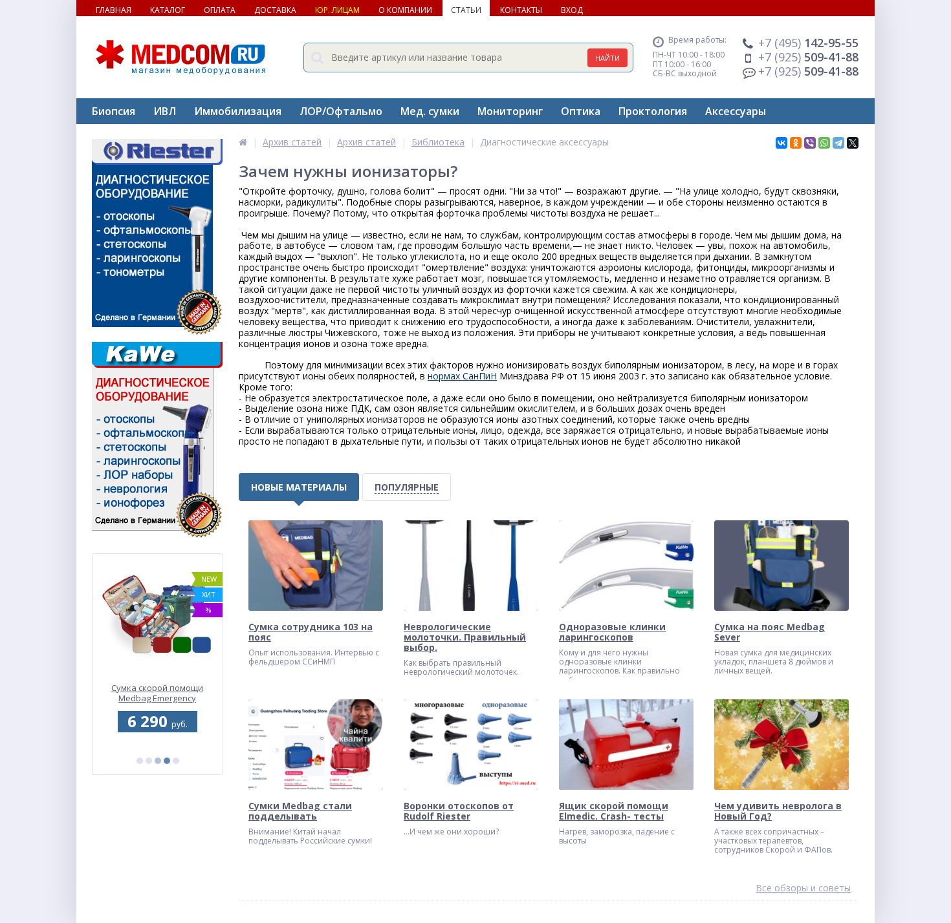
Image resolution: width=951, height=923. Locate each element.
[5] (176, 761)
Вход (572, 10)
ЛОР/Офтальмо (341, 111)
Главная (113, 10)
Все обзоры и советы (803, 888)
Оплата (219, 10)
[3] (158, 761)
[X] (852, 143)
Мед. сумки (429, 111)
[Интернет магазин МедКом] (243, 142)
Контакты (521, 10)
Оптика (580, 111)
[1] (140, 761)
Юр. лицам (337, 10)
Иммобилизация (237, 111)
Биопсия (113, 111)
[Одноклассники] (796, 143)
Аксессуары (735, 111)
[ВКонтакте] (781, 143)
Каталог (167, 10)
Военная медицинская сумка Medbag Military (157, 693)
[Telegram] (838, 143)
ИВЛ (164, 111)
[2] (149, 761)
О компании (405, 10)
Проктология (652, 111)
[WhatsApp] (824, 143)
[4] (167, 761)
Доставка (275, 10)
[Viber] (810, 143)
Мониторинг (510, 111)
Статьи (466, 10)
